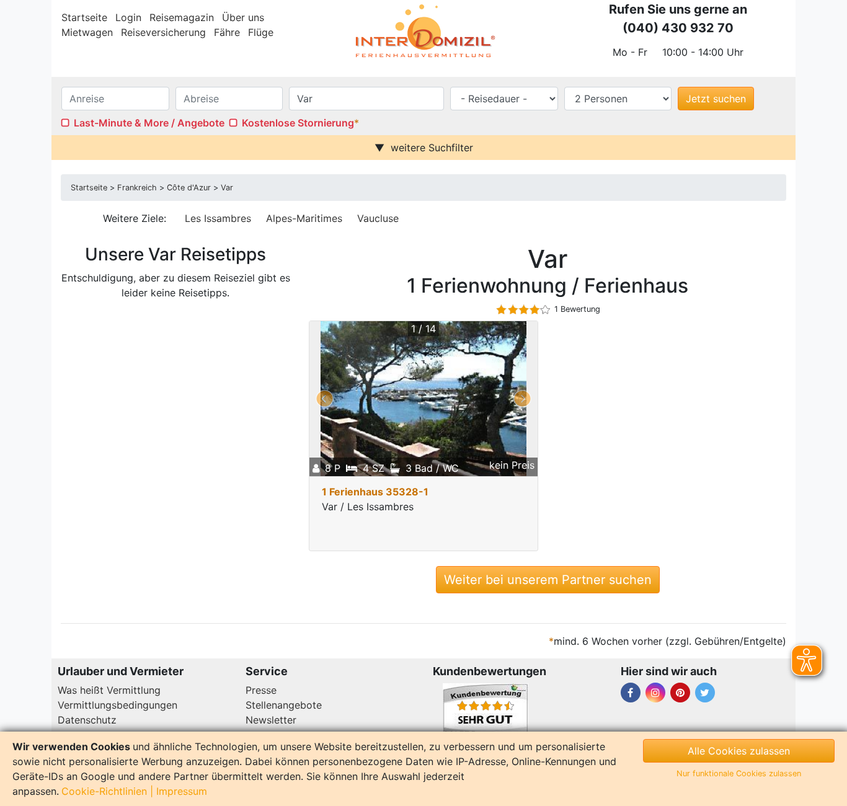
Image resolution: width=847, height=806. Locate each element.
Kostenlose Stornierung (298, 123)
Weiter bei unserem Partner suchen (548, 579)
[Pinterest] (680, 692)
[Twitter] (705, 692)
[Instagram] (655, 692)
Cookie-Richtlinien (104, 791)
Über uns (243, 17)
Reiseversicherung (163, 32)
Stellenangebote (284, 705)
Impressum (181, 791)
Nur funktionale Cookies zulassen (738, 773)
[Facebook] (631, 692)
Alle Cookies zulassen (739, 751)
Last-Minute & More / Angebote (149, 123)
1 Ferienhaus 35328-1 (375, 491)
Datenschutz (87, 720)
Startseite (84, 17)
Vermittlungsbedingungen (117, 705)
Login (128, 17)
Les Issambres (218, 218)
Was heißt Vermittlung (109, 690)
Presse (261, 690)
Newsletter (271, 720)
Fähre (227, 32)
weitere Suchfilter (432, 147)
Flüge (260, 32)
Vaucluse (378, 218)
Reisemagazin (181, 17)
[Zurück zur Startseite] (423, 31)
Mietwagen (87, 32)
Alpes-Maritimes (304, 218)
